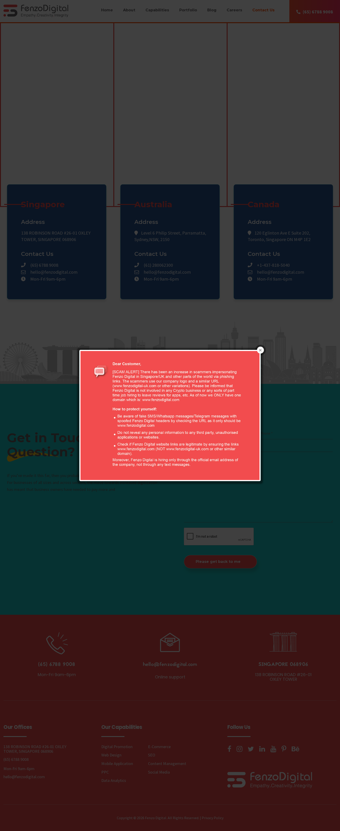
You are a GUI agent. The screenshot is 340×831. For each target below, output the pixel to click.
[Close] (260, 350)
